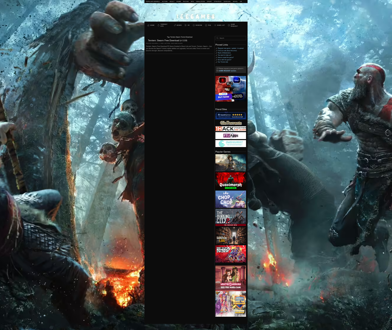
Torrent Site (164, 25)
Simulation (200, 1)
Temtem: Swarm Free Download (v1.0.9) (167, 40)
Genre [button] (179, 25)
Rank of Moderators (224, 53)
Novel (235, 1)
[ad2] (229, 278)
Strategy (218, 1)
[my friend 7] (230, 143)
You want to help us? (224, 55)
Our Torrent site (223, 62)
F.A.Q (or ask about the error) (227, 50)
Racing (186, 1)
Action (165, 1)
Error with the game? (224, 60)
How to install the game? (226, 57)
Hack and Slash (177, 43)
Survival (227, 1)
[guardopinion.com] (230, 115)
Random (199, 25)
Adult (172, 1)
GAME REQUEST (234, 25)
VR (241, 1)
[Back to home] (196, 12)
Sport (209, 1)
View (231, 162)
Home (152, 25)
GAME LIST (221, 25)
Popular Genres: (153, 1)
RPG (192, 1)
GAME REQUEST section (227, 71)
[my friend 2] (230, 123)
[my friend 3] (230, 129)
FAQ (209, 25)
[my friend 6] (230, 135)
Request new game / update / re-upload (231, 48)
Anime (178, 1)
